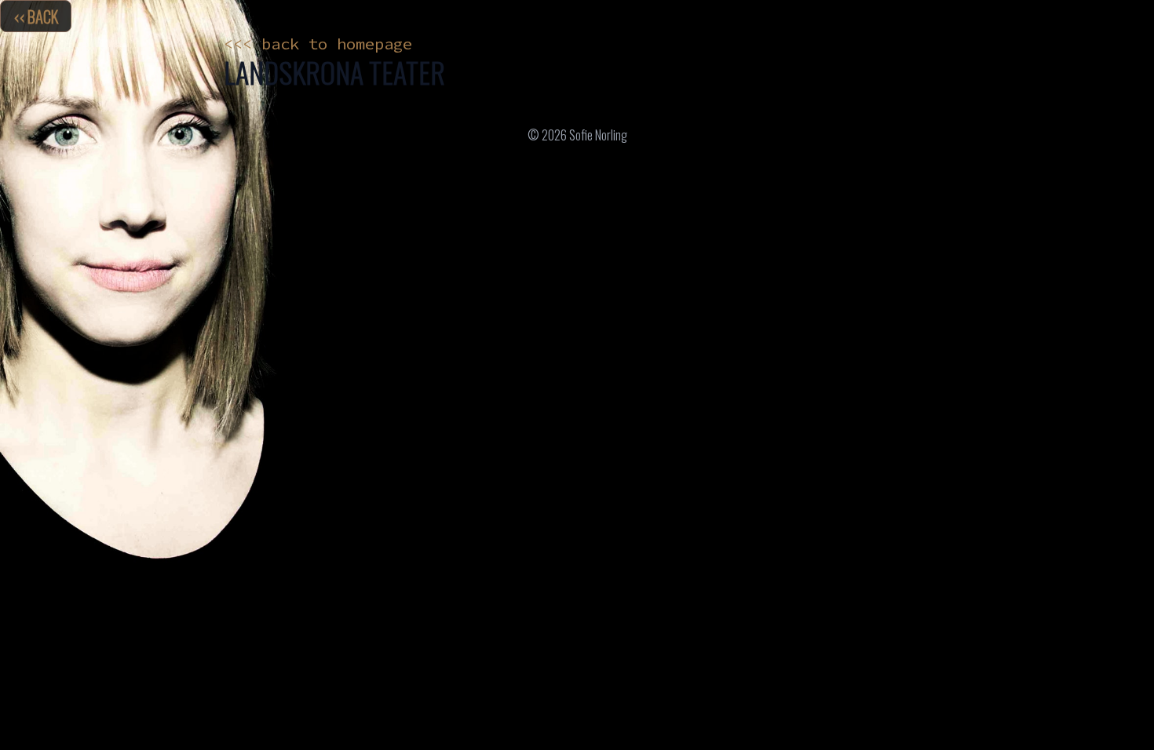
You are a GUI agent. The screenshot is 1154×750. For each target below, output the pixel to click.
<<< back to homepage (318, 44)
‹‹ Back (35, 16)
